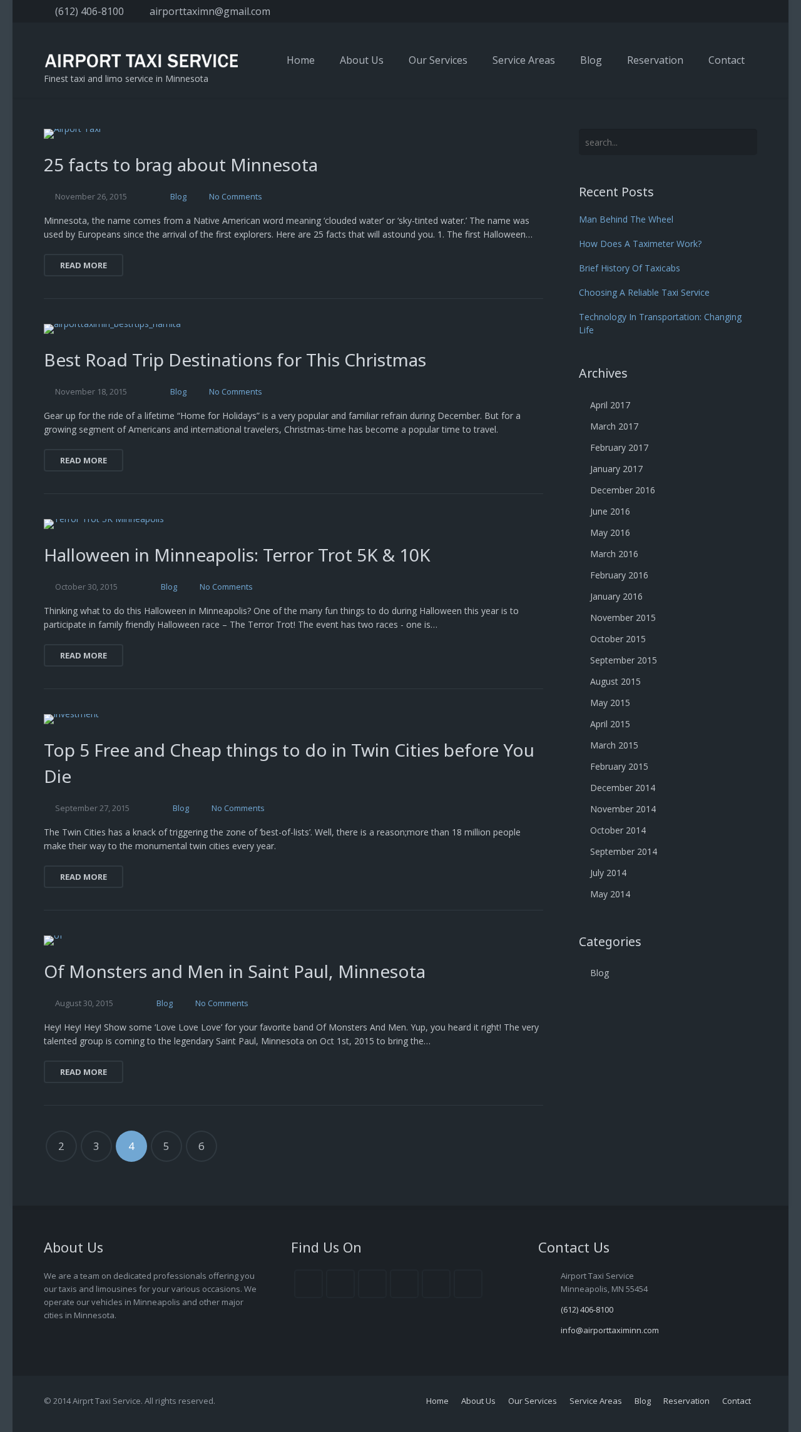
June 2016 (610, 511)
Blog (178, 196)
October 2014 (618, 830)
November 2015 (623, 617)
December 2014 (622, 788)
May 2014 (610, 894)
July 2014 (608, 873)
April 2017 (610, 405)
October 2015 (618, 639)
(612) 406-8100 (89, 11)
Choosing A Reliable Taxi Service (644, 292)
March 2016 (614, 554)
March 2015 (614, 745)
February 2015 (619, 766)
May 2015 (610, 702)
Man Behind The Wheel (626, 219)
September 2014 (623, 851)
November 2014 (623, 809)
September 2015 (623, 660)
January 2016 (616, 596)
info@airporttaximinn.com (610, 1330)
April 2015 (610, 724)
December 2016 (622, 490)
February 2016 (619, 575)
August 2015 (615, 681)
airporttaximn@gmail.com (210, 11)
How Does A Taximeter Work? (640, 244)
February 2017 (619, 447)
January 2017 (616, 469)
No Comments (235, 196)
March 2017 (614, 426)
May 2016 (610, 532)
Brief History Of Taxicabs (629, 268)
